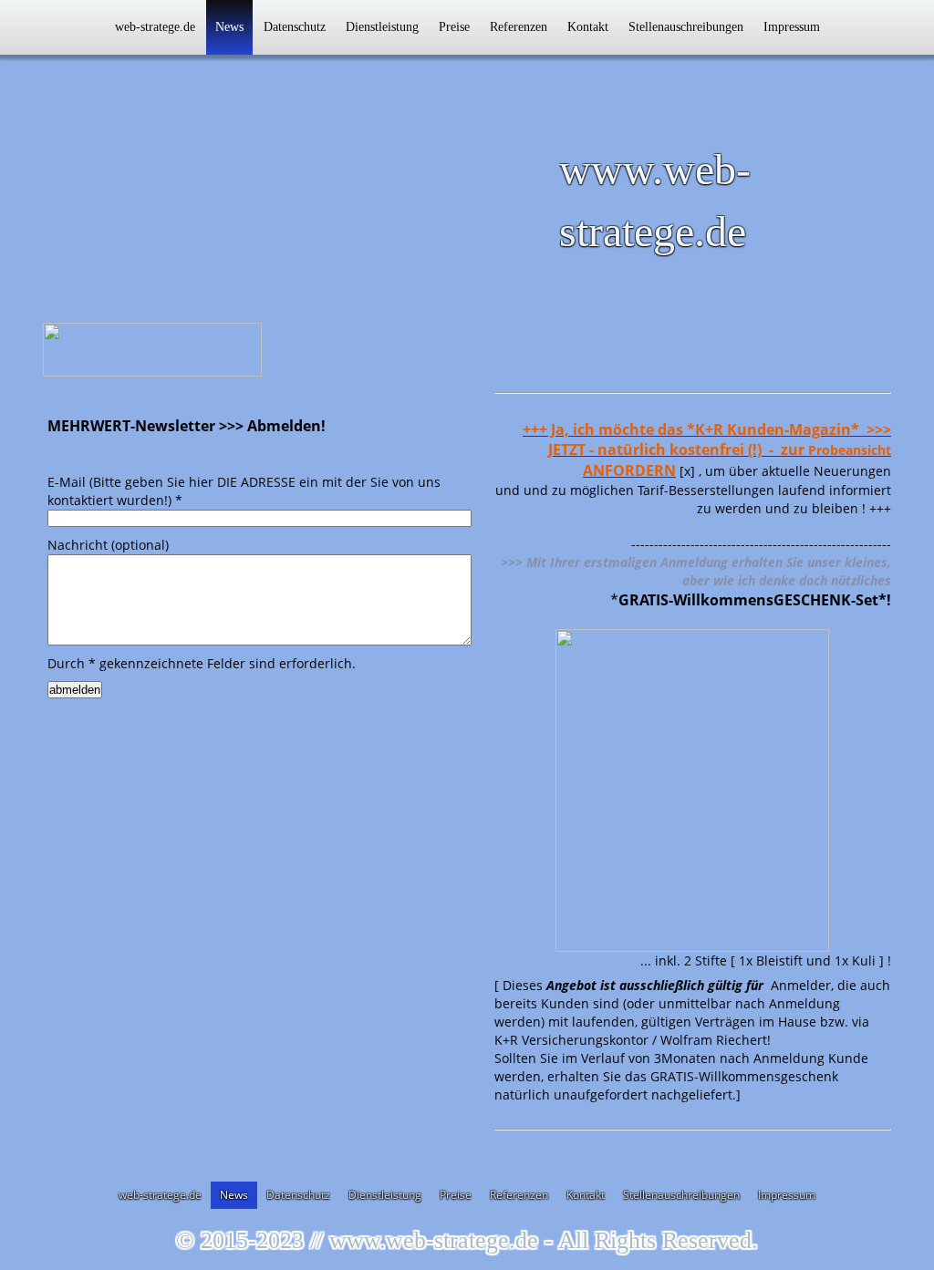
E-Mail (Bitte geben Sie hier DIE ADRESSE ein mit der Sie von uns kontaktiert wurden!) (244, 491)
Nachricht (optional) (108, 544)
